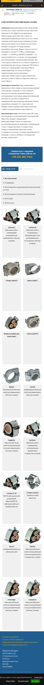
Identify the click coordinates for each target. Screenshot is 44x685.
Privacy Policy (10, 681)
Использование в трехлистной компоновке (20, 194)
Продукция (30, 13)
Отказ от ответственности (12, 639)
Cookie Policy (38, 677)
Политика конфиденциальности (14, 645)
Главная (6, 13)
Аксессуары (9, 198)
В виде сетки (10, 169)
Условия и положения (10, 637)
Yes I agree (35, 681)
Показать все (9, 203)
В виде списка (28, 169)
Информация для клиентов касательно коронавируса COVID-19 (26, 10)
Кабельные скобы (18, 13)
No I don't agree (23, 681)
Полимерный (9, 183)
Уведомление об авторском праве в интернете (20, 642)
